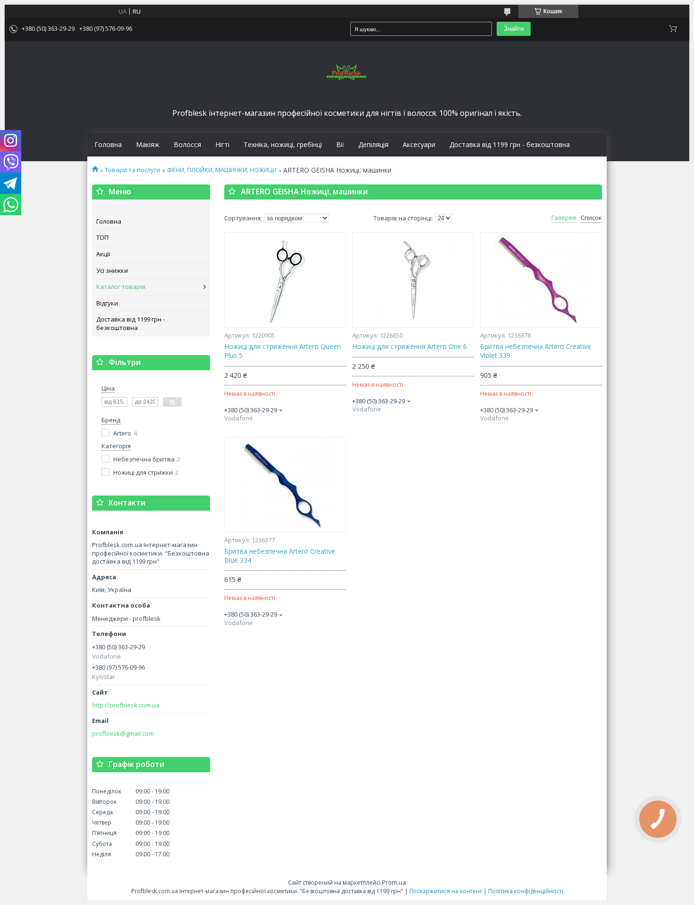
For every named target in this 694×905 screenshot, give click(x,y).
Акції (103, 254)
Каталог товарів (120, 286)
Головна (108, 144)
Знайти (514, 28)
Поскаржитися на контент (445, 891)
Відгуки (107, 303)
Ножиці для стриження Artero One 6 (409, 346)
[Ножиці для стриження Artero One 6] (413, 280)
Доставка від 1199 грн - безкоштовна (509, 144)
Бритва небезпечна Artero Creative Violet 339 (535, 351)
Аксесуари (419, 144)
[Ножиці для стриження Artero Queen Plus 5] (285, 280)
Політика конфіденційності (525, 891)
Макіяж (148, 144)
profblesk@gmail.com (123, 734)
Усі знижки (112, 270)
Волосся (187, 144)
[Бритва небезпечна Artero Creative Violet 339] (541, 280)
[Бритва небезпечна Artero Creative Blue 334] (285, 484)
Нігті (222, 144)
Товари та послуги (132, 170)
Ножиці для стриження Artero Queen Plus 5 (282, 351)
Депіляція (373, 144)
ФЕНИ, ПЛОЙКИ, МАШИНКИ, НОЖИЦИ (222, 170)
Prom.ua (394, 882)
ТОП (102, 237)
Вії (340, 144)
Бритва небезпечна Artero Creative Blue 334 (279, 556)
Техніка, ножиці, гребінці (283, 144)
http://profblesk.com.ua (126, 705)
